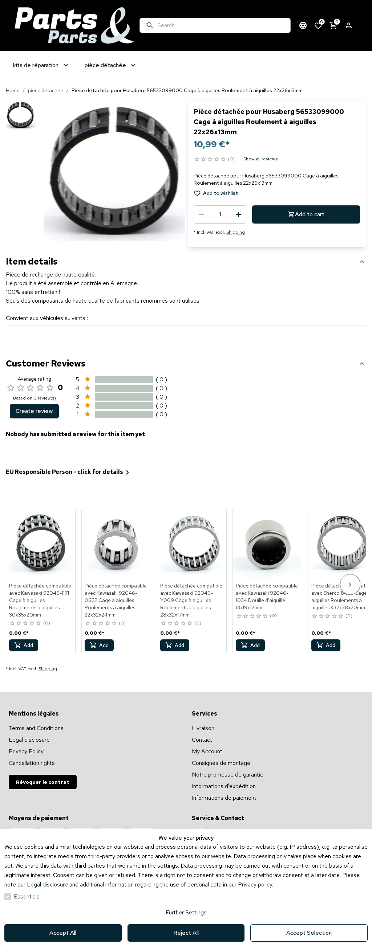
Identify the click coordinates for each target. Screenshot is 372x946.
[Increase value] (238, 214)
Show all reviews (260, 159)
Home (13, 90)
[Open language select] (303, 25)
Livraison (203, 728)
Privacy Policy (26, 751)
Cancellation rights (32, 763)
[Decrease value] (201, 214)
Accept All (62, 933)
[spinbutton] (220, 214)
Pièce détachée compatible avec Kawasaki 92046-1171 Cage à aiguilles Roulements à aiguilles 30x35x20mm (40, 600)
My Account (207, 751)
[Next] (350, 584)
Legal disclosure (47, 884)
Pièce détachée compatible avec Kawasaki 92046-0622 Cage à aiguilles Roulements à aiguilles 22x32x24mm (116, 600)
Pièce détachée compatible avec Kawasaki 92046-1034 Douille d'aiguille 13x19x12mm (267, 596)
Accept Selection (309, 933)
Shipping (235, 232)
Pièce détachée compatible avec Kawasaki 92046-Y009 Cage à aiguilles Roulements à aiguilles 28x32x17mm (191, 600)
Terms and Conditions (36, 728)
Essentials (27, 896)
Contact (202, 740)
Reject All (186, 933)
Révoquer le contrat (42, 782)
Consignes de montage (221, 763)
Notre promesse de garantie (227, 774)
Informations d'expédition (224, 786)
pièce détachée (45, 90)
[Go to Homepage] (74, 25)
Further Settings (186, 912)
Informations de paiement (224, 798)
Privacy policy (255, 884)
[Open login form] (348, 25)
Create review (34, 411)
